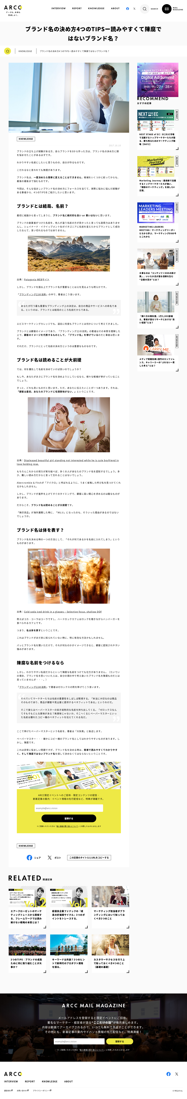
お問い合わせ (22, 1090)
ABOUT (68, 1081)
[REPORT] (76, 8)
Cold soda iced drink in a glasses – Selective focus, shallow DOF (63, 611)
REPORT (177, 207)
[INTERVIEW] (59, 8)
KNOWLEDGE (26, 138)
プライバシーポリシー (41, 1090)
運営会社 (7, 1090)
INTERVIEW (177, 341)
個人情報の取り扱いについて (92, 1050)
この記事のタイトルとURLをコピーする (89, 857)
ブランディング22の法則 (32, 294)
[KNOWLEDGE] (96, 8)
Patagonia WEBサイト (37, 279)
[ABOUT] (115, 8)
